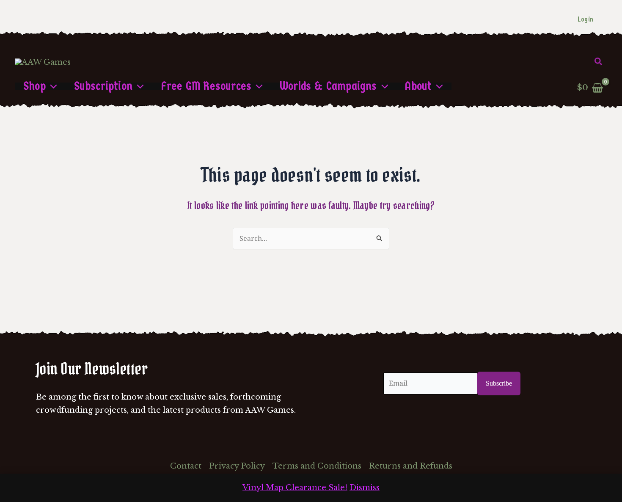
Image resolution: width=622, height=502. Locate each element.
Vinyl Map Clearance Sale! (294, 487)
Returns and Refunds (410, 466)
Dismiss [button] (365, 487)
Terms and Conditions (316, 466)
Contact (185, 466)
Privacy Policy (237, 466)
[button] (598, 62)
